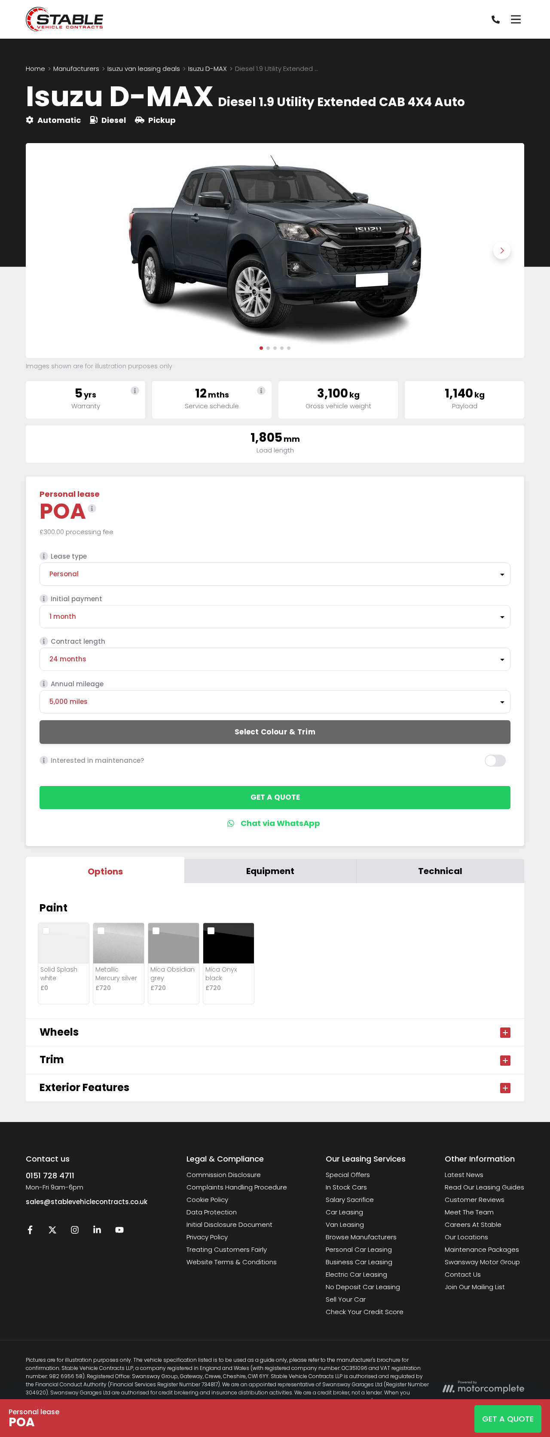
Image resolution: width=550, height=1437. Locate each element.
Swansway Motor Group (482, 1261)
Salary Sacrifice (350, 1199)
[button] (261, 348)
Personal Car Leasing (359, 1249)
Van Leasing (345, 1224)
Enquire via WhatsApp (275, 823)
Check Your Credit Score (364, 1311)
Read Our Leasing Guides (484, 1187)
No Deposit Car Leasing (363, 1286)
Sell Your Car (346, 1299)
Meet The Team (469, 1212)
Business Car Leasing (359, 1261)
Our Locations (466, 1236)
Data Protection (211, 1212)
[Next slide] (501, 250)
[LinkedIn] (97, 1231)
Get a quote (275, 797)
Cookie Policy (207, 1199)
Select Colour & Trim (275, 732)
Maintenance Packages (482, 1249)
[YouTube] (119, 1231)
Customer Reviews (474, 1199)
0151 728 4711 (50, 1175)
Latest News (464, 1174)
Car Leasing (344, 1212)
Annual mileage (77, 683)
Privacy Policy (207, 1236)
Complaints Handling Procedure (236, 1187)
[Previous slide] (48, 250)
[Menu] (515, 19)
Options (105, 871)
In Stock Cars (346, 1187)
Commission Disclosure (223, 1174)
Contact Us (463, 1274)
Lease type (69, 556)
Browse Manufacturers (361, 1236)
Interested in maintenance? (97, 760)
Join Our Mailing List (475, 1286)
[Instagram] (75, 1231)
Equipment (270, 871)
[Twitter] (52, 1231)
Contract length (78, 641)
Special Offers (348, 1174)
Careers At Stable (473, 1224)
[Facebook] (30, 1231)
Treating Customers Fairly (226, 1249)
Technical (440, 871)
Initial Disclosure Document (229, 1224)
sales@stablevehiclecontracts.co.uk (86, 1201)
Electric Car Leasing (356, 1274)
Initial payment (76, 598)
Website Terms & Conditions (231, 1261)
